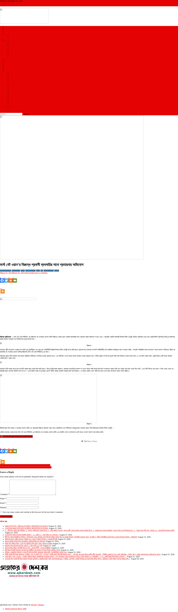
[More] (2, 289)
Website (3, 507)
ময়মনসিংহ (13, 55)
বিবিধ (11, 107)
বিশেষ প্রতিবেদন (15, 99)
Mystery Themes (37, 605)
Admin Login (10, 5)
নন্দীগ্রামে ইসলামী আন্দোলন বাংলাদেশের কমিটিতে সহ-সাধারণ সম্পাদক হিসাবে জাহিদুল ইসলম (32, 550)
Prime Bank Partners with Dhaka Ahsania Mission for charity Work (25, 467)
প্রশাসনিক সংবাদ (15, 97)
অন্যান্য (7, 71)
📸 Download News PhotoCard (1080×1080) (16, 436)
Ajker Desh (28, 273)
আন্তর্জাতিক (8, 29)
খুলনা (11, 47)
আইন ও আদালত (15, 73)
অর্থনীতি (12, 75)
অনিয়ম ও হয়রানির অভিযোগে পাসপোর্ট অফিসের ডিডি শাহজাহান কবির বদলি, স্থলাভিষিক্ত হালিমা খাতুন (36, 552)
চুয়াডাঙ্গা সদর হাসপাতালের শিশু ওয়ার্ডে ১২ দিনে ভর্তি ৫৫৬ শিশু (23, 546)
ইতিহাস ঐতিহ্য (14, 86)
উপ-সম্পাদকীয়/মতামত (16, 88)
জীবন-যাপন (13, 79)
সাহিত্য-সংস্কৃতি (15, 105)
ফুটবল (11, 38)
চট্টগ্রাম (12, 44)
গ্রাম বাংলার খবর (15, 92)
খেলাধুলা (7, 34)
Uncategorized (5, 271)
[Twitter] (6, 278)
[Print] (10, 278)
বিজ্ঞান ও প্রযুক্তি (10, 66)
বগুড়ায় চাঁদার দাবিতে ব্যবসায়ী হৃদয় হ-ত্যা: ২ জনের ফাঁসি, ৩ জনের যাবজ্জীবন (28, 548)
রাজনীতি (7, 31)
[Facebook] (2, 278)
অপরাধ (7, 60)
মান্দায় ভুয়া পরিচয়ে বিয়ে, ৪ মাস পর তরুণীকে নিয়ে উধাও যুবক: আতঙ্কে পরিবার (28, 543)
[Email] (15, 278)
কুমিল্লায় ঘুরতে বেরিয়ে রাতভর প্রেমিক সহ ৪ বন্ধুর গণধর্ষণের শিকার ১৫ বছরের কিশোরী (31, 539)
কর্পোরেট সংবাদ (14, 90)
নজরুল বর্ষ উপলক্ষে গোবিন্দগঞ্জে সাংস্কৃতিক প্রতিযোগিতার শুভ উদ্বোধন (26, 526)
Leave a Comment (40, 273)
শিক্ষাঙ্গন (7, 68)
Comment (4, 494)
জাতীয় (7, 27)
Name (3, 499)
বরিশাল (12, 49)
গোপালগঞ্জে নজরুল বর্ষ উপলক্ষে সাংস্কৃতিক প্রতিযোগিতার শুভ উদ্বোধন (26, 528)
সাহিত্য (12, 81)
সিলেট (11, 53)
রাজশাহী (12, 57)
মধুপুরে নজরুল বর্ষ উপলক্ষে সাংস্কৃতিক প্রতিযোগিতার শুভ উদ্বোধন (25, 541)
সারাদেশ (7, 40)
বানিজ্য (12, 77)
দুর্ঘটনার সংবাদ (14, 94)
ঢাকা (11, 42)
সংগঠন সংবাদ (14, 103)
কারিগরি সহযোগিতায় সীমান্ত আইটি (15, 609)
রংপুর (11, 51)
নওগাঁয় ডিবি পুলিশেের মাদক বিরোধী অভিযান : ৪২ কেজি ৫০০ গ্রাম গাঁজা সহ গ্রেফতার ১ (32, 535)
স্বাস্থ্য (7, 64)
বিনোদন (7, 62)
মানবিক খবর (13, 101)
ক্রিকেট (12, 36)
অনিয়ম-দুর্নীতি (14, 84)
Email (3, 503)
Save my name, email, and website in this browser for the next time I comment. (33, 512)
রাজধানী (56, 271)
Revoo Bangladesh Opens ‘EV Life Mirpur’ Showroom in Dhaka (25, 465)
